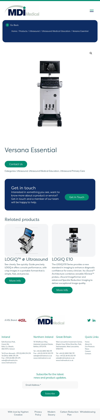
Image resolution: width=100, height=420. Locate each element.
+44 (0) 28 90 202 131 (45, 353)
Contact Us (16, 164)
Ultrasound (34, 31)
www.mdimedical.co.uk (42, 358)
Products (23, 31)
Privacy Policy (38, 413)
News (87, 349)
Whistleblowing (87, 411)
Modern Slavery (51, 413)
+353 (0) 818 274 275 (12, 358)
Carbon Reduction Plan (69, 413)
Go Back (14, 25)
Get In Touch (76, 197)
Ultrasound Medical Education (56, 31)
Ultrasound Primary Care (72, 170)
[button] (91, 53)
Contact (88, 353)
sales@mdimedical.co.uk (42, 356)
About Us (88, 344)
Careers (88, 351)
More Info (15, 280)
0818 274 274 (13, 356)
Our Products (90, 346)
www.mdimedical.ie (9, 363)
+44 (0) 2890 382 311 (44, 351)
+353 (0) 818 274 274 (23, 353)
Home (14, 31)
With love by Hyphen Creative (18, 413)
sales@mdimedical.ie (9, 360)
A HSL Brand (11, 320)
